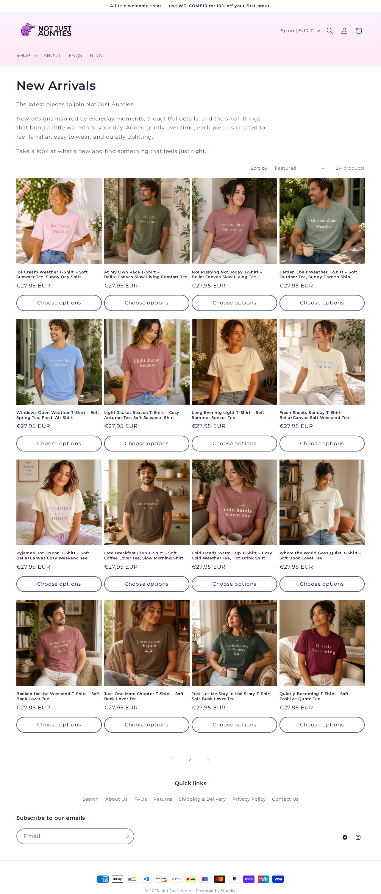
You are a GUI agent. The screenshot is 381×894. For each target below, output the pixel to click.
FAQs (140, 799)
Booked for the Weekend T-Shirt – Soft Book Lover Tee (58, 696)
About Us (116, 799)
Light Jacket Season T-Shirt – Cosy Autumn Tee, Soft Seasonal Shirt (141, 415)
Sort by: (259, 168)
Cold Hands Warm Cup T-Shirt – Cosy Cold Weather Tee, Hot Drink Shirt (232, 555)
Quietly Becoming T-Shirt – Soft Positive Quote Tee (314, 696)
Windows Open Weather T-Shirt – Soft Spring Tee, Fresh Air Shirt (57, 415)
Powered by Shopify (216, 890)
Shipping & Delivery (202, 799)
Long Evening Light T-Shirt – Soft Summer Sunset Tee (228, 415)
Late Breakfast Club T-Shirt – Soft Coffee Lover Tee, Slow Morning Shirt (144, 555)
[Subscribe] (126, 836)
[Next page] (208, 759)
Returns (162, 799)
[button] (26, 55)
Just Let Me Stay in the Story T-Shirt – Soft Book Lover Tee (233, 696)
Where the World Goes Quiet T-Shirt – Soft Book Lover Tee (320, 555)
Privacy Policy (249, 799)
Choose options (59, 303)
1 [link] (173, 759)
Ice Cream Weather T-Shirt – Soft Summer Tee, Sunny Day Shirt (52, 274)
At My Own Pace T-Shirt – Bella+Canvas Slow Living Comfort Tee (146, 274)
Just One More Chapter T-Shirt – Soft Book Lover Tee (144, 696)
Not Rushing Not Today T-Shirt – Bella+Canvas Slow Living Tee (227, 274)
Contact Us (285, 799)
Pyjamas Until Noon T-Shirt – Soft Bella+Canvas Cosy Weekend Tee (53, 555)
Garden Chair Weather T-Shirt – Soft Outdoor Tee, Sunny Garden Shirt (318, 274)
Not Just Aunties (178, 890)
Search (90, 799)
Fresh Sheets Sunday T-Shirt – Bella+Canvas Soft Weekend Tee (314, 415)
